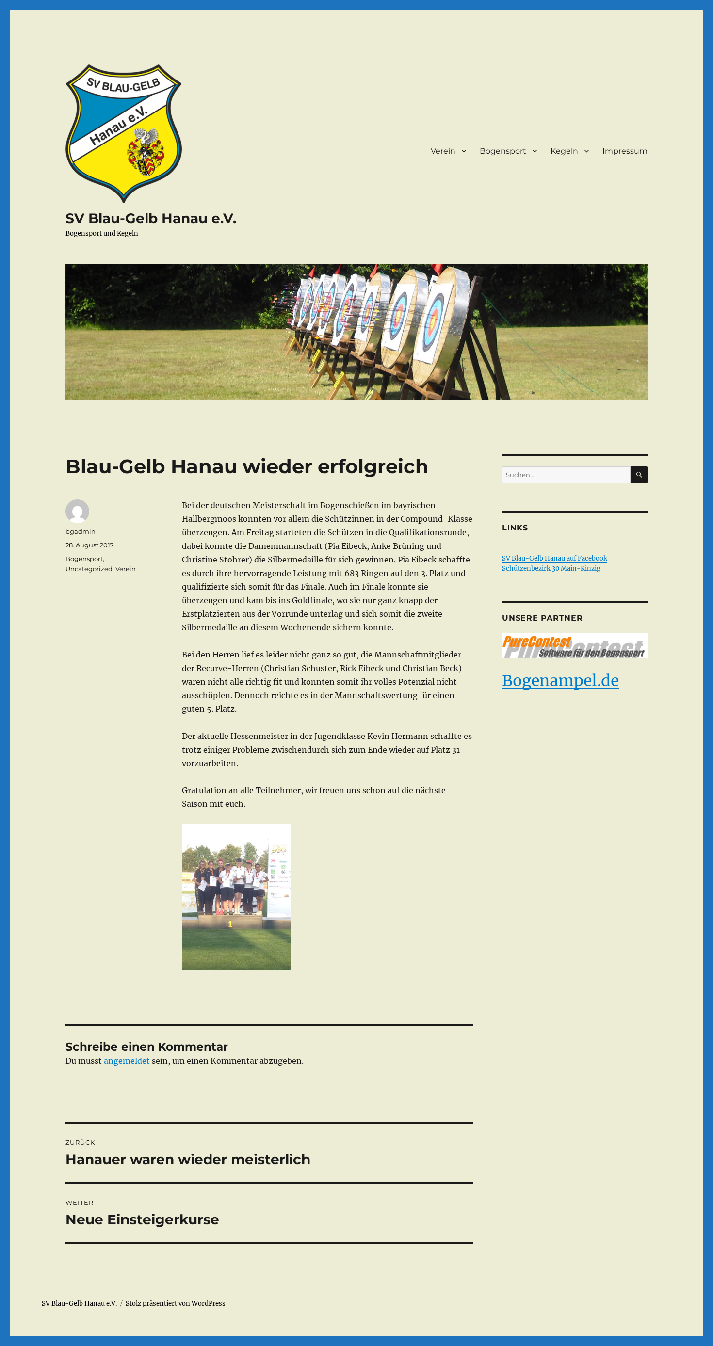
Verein (443, 151)
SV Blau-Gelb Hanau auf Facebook (554, 558)
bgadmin (80, 531)
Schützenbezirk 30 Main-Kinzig (551, 568)
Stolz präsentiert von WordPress (176, 1303)
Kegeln (564, 151)
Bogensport (503, 151)
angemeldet (127, 1061)
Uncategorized (89, 569)
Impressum (625, 151)
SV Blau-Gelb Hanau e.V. (150, 218)
